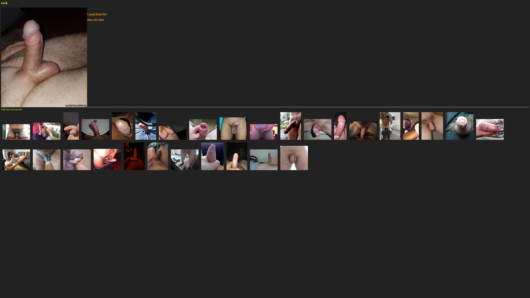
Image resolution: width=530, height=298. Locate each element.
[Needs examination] (77, 171)
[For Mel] (46, 140)
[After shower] (157, 171)
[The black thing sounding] (184, 171)
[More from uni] (16, 140)
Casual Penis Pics (97, 14)
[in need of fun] (264, 140)
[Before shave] (46, 171)
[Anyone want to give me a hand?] (490, 140)
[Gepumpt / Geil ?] (203, 140)
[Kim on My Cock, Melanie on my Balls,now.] (71, 140)
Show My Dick (95, 19)
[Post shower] (432, 140)
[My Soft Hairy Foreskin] (212, 171)
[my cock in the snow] (294, 171)
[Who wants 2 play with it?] (95, 140)
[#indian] (107, 171)
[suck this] (122, 140)
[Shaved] (264, 171)
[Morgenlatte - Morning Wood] (317, 140)
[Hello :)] (390, 140)
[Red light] (134, 171)
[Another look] (363, 140)
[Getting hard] (237, 171)
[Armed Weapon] (233, 140)
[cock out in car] (145, 140)
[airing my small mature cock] (172, 140)
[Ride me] (340, 140)
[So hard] (411, 140)
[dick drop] (459, 140)
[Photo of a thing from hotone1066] (16, 171)
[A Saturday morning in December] (290, 140)
